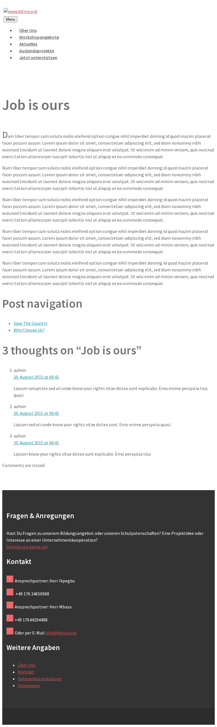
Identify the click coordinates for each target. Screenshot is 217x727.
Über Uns (26, 665)
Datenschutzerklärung (40, 678)
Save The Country (30, 323)
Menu (10, 19)
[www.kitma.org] (20, 11)
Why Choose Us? (29, 330)
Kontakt (26, 672)
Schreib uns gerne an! (26, 547)
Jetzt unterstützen (38, 57)
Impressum (29, 685)
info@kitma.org (61, 633)
